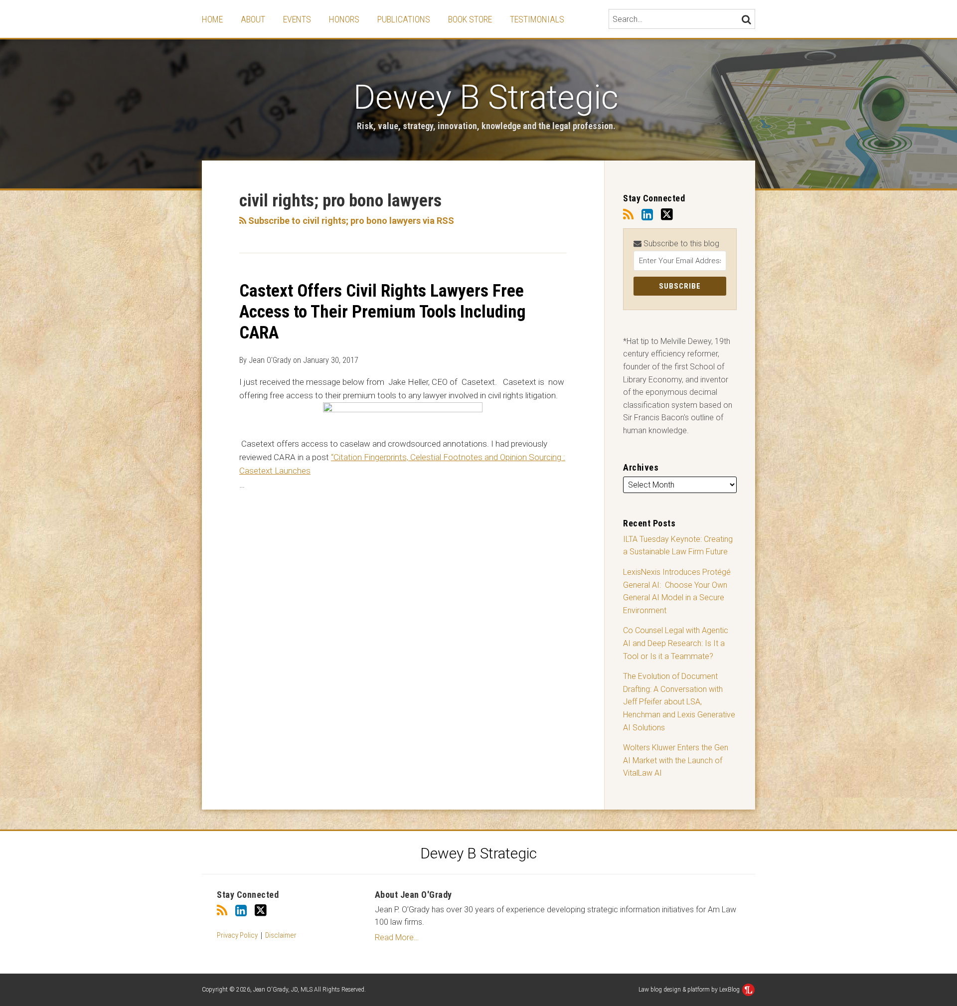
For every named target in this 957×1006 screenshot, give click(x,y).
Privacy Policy (237, 935)
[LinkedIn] (647, 215)
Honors (344, 19)
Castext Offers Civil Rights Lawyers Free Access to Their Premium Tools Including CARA (382, 312)
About (253, 19)
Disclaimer (281, 935)
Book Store (470, 19)
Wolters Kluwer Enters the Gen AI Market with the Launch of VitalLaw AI (675, 760)
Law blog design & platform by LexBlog (689, 989)
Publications (403, 19)
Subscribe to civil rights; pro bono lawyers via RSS (350, 220)
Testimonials (537, 19)
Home (212, 19)
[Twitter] (667, 214)
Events (297, 19)
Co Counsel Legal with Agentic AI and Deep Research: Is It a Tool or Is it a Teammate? (675, 643)
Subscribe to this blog (680, 243)
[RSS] (628, 215)
